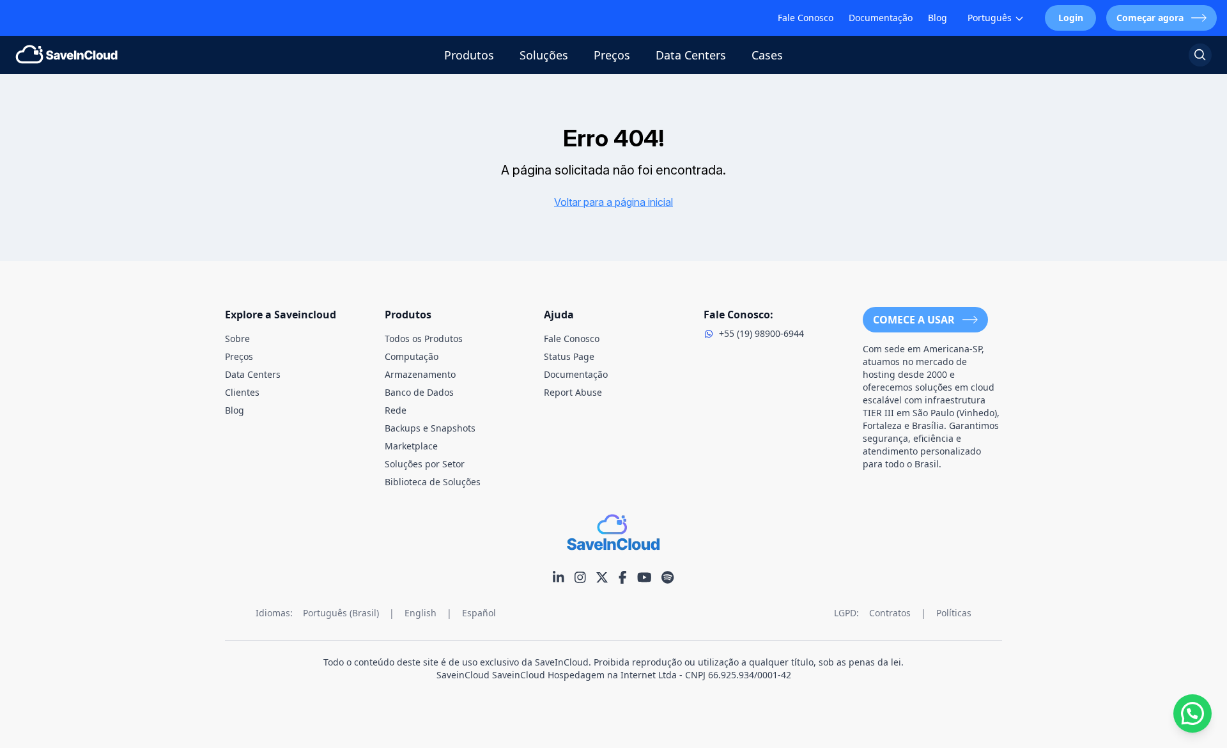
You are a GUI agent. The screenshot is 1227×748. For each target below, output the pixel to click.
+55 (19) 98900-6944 (761, 333)
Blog (937, 17)
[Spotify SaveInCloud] (667, 577)
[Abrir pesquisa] (1200, 54)
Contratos (890, 613)
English (420, 613)
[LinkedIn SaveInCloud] (558, 577)
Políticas (953, 613)
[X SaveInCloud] (602, 577)
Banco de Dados (419, 392)
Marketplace (411, 446)
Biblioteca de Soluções (433, 482)
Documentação (881, 17)
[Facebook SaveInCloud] (623, 577)
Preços (612, 55)
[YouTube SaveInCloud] (644, 577)
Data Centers (691, 55)
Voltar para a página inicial (613, 202)
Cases (767, 55)
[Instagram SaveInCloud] (580, 577)
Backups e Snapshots (430, 428)
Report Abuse (573, 392)
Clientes (242, 392)
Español (479, 613)
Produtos (469, 55)
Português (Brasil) (341, 613)
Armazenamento (420, 374)
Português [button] (990, 18)
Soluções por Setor (425, 464)
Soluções (544, 55)
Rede (395, 410)
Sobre (237, 338)
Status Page (569, 356)
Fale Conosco (805, 17)
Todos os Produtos (424, 338)
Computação (411, 356)
